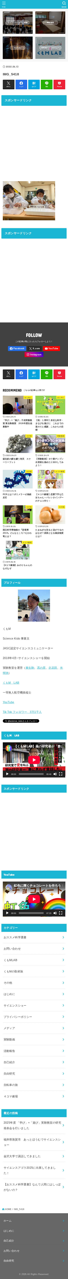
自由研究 (9, 1073)
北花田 (52, 667)
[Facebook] (17, 348)
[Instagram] (34, 354)
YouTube (8, 702)
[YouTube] (51, 348)
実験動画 (9, 1039)
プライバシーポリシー (18, 1016)
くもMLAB (10, 960)
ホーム (7, 1220)
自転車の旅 (11, 1084)
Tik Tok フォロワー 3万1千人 (22, 711)
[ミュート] (55, 774)
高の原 (41, 667)
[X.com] (34, 348)
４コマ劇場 (11, 1096)
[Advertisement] (34, 143)
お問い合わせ (12, 948)
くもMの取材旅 (13, 971)
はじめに (9, 994)
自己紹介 (9, 1062)
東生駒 (30, 667)
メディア (9, 1028)
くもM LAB (11, 682)
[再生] (7, 774)
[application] (34, 759)
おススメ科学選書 (15, 937)
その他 (8, 982)
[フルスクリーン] (60, 774)
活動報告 (9, 1050)
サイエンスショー (15, 1005)
